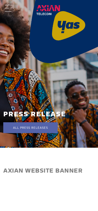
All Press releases (30, 128)
